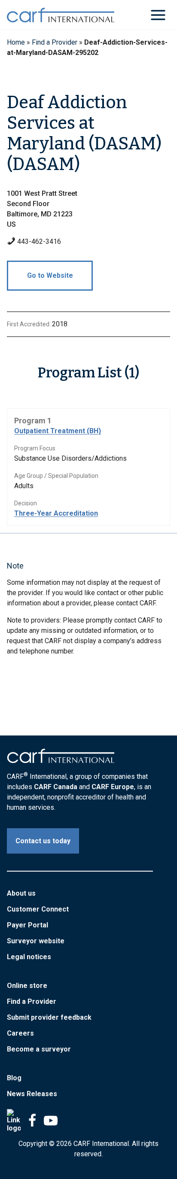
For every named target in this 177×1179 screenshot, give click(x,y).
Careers (20, 1033)
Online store (27, 985)
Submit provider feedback (49, 1017)
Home (16, 42)
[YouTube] (51, 1120)
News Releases (32, 1094)
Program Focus (34, 448)
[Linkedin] (14, 1120)
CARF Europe (113, 787)
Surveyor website (35, 941)
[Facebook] (32, 1120)
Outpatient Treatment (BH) (57, 431)
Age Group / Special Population (56, 475)
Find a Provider (54, 42)
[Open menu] (158, 15)
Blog (14, 1078)
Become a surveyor (39, 1049)
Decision (25, 503)
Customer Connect (38, 909)
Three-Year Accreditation (56, 513)
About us (21, 893)
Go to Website (50, 275)
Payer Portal (27, 925)
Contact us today (42, 841)
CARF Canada (55, 787)
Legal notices (29, 957)
